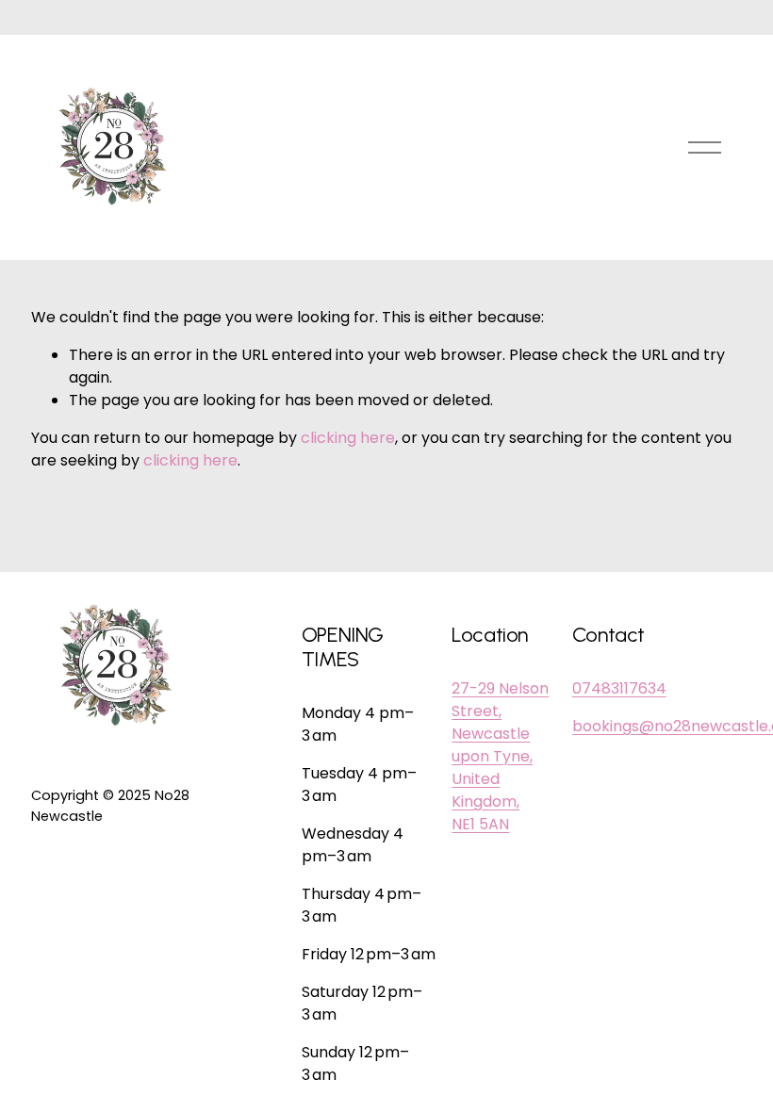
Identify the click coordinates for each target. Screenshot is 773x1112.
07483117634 (619, 688)
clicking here (348, 438)
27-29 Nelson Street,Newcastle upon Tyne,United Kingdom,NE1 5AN (500, 756)
